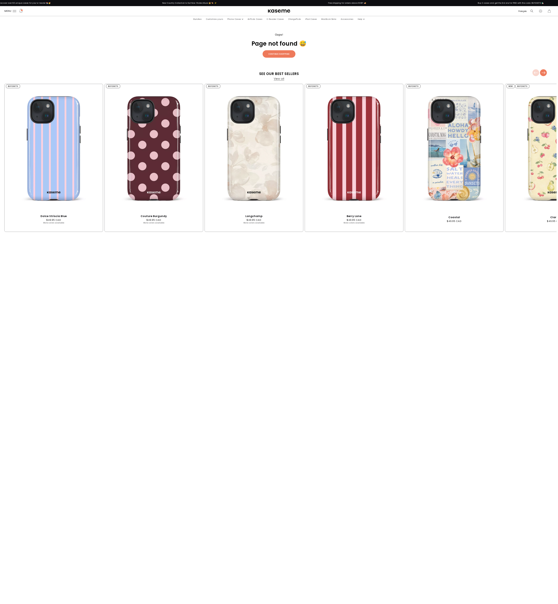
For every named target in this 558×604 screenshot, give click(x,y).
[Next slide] (543, 72)
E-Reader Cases (275, 19)
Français (522, 11)
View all (279, 79)
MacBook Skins (328, 19)
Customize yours (214, 19)
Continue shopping (279, 54)
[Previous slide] (535, 72)
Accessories (347, 19)
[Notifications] (21, 11)
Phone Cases (234, 19)
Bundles (197, 19)
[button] (531, 11)
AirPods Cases (255, 19)
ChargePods (294, 19)
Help (360, 19)
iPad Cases (311, 19)
